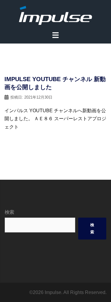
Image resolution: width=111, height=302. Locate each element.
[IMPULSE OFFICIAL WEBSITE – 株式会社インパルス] (55, 14)
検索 (9, 212)
